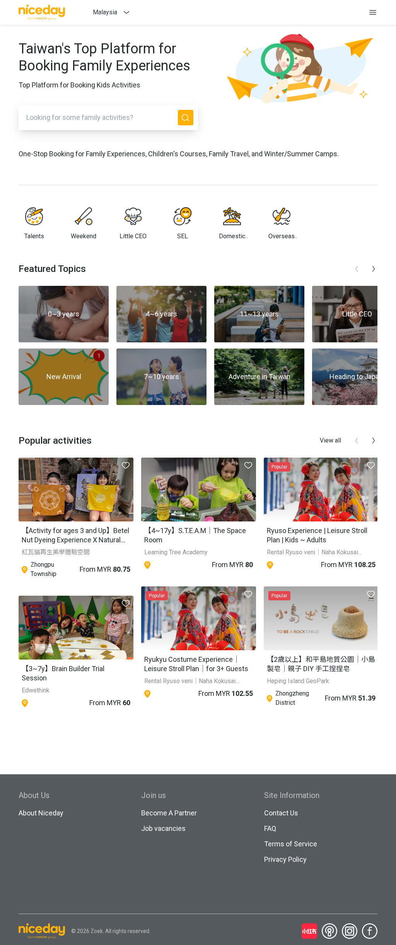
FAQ (270, 828)
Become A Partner (169, 813)
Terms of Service (290, 844)
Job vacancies (163, 828)
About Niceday (41, 813)
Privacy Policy (285, 859)
